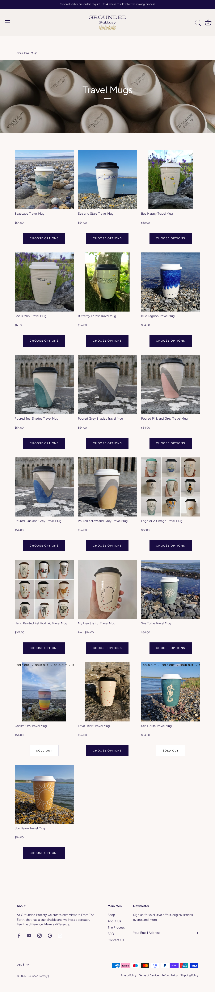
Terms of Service (149, 975)
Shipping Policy (189, 975)
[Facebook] (19, 935)
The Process (116, 927)
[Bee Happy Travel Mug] (170, 179)
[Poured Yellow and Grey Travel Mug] (107, 486)
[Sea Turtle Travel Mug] (170, 589)
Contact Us (116, 940)
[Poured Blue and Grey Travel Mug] (44, 486)
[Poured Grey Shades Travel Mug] (107, 384)
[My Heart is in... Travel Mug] (107, 589)
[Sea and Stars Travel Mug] (107, 179)
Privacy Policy (128, 975)
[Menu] (7, 22)
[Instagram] (39, 935)
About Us (114, 921)
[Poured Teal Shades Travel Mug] (44, 384)
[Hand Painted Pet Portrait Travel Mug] (44, 589)
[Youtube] (29, 935)
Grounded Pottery (36, 975)
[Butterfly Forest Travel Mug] (107, 282)
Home (18, 53)
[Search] (197, 23)
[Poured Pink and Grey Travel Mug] (170, 384)
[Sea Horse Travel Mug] (170, 691)
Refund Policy (169, 975)
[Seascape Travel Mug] (44, 179)
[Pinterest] (50, 935)
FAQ (111, 934)
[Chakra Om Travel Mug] (44, 691)
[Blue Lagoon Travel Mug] (170, 282)
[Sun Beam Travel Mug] (44, 794)
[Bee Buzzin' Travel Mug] (44, 282)
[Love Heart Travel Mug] (107, 691)
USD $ (20, 964)
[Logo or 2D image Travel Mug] (170, 486)
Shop (111, 915)
